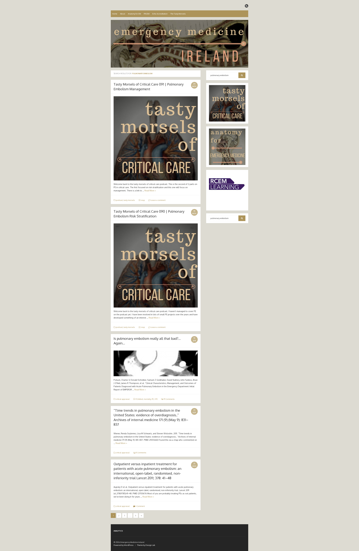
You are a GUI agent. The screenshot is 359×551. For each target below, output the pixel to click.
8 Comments (140, 452)
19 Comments (169, 399)
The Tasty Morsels (178, 14)
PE (153, 399)
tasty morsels (129, 200)
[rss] (246, 6)
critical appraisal (123, 399)
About (122, 14)
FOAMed (139, 399)
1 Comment (140, 506)
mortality (147, 399)
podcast (119, 200)
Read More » (150, 190)
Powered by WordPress (124, 545)
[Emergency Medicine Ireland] (179, 44)
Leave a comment (157, 200)
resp (143, 200)
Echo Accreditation (160, 14)
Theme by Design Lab (146, 545)
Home (114, 14)
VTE (156, 399)
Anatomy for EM (134, 14)
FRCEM (146, 14)
